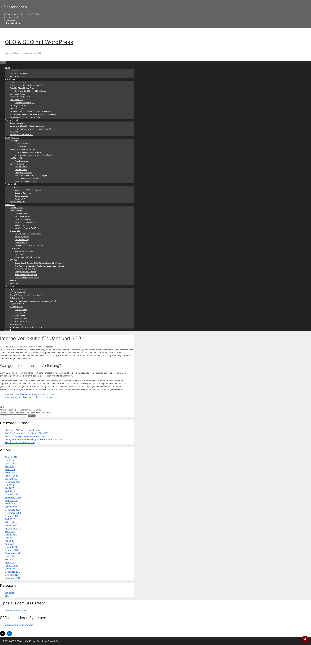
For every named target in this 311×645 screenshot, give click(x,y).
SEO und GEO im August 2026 (20, 442)
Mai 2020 (9, 559)
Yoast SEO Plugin (16, 108)
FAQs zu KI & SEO (17, 304)
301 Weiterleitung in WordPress (27, 228)
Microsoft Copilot (21, 318)
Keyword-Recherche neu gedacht (28, 152)
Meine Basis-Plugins (18, 94)
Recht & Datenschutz (18, 324)
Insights (8, 330)
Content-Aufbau (21, 167)
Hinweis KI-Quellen (14, 17)
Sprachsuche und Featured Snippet (29, 245)
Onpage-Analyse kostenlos (25, 272)
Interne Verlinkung (22, 237)
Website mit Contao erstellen (19, 625)
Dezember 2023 (13, 510)
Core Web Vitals (21, 213)
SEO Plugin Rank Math (18, 105)
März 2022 (10, 531)
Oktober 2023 (11, 516)
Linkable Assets (21, 243)
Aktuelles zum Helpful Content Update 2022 (20, 410)
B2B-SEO (13, 280)
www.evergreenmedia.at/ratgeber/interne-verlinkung (29, 397)
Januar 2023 (11, 525)
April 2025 (10, 491)
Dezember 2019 (12, 572)
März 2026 (10, 473)
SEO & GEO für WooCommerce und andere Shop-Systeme (33, 114)
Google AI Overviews (23, 193)
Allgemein (9, 592)
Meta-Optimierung (22, 240)
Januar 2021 (11, 547)
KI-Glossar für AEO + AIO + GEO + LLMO (26, 327)
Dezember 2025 (13, 482)
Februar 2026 (11, 476)
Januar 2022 (11, 534)
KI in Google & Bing (17, 315)
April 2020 (10, 562)
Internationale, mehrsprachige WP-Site (25, 117)
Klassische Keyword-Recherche (22, 149)
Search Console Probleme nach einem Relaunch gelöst (25, 412)
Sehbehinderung (16, 123)
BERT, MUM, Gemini (22, 321)
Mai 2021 (9, 541)
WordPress (10, 79)
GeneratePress (54, 641)
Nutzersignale (20, 146)
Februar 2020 (11, 565)
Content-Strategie (17, 164)
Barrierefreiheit (11, 120)
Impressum (11, 20)
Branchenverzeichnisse (24, 251)
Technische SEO (16, 210)
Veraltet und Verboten (15, 610)
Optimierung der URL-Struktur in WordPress (27, 85)
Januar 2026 (11, 479)
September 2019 (13, 578)
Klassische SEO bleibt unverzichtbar (22, 430)
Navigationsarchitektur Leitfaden (28, 234)
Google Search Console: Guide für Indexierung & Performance (39, 263)
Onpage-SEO (15, 231)
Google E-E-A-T (21, 199)
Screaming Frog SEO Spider (26, 269)
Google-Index (15, 187)
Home (7, 67)
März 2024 (10, 503)
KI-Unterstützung (16, 307)
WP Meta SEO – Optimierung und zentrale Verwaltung (31, 111)
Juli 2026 (9, 460)
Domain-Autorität (16, 208)
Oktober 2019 (11, 575)
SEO (2, 407)
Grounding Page (13, 23)
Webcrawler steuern (22, 216)
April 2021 (10, 544)
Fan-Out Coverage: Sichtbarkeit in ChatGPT (26, 433)
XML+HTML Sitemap (23, 219)
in (9, 633)
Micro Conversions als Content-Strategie (31, 175)
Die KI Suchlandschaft (18, 289)
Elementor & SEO (16, 100)
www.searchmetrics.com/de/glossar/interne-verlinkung (30, 394)
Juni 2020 (10, 556)
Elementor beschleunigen (25, 103)
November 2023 (13, 513)
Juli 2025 (9, 485)
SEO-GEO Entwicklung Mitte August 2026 (25, 436)
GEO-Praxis (10, 286)
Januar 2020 (11, 568)
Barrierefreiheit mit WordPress (21, 135)
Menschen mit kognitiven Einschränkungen (27, 126)
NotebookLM (20, 313)
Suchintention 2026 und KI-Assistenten (30, 190)
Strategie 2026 (12, 137)
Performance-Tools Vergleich (26, 275)
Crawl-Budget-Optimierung (25, 222)
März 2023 (10, 522)
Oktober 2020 (11, 550)
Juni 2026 (10, 463)
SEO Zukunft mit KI (17, 292)
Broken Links (20, 225)
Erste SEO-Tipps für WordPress (22, 88)
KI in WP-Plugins (21, 310)
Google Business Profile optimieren (28, 257)
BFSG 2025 (14, 132)
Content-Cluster (21, 170)
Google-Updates (21, 196)
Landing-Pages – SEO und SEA (27, 178)
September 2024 (13, 497)
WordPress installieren (18, 82)
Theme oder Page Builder (20, 97)
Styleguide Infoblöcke (23, 173)
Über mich (14, 70)
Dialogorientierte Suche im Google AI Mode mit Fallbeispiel (33, 439)
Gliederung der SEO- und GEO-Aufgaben (31, 91)
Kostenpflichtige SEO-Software (27, 278)
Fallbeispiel (14, 283)
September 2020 (13, 553)
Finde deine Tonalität (23, 143)
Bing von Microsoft (17, 202)
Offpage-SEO (15, 248)
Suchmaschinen (12, 184)
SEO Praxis (10, 204)
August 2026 (11, 457)
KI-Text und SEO (16, 298)
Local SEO (19, 254)
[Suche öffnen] (305, 639)
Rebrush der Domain (18, 76)
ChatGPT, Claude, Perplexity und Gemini (26, 295)
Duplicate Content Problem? (26, 181)
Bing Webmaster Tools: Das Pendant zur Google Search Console (40, 266)
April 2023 (10, 519)
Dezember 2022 (13, 528)
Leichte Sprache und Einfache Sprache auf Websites (35, 129)
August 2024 (11, 500)
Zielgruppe (14, 140)
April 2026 (10, 469)
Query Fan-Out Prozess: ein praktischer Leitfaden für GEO (33, 301)
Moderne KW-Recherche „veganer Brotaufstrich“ (34, 155)
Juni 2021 (9, 538)
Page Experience (21, 161)
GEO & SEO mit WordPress (39, 42)
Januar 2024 (11, 507)
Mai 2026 (9, 466)
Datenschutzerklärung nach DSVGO (22, 14)
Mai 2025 (9, 488)
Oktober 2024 (11, 494)
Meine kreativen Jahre (18, 73)
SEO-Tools (14, 260)
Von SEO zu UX (16, 158)
